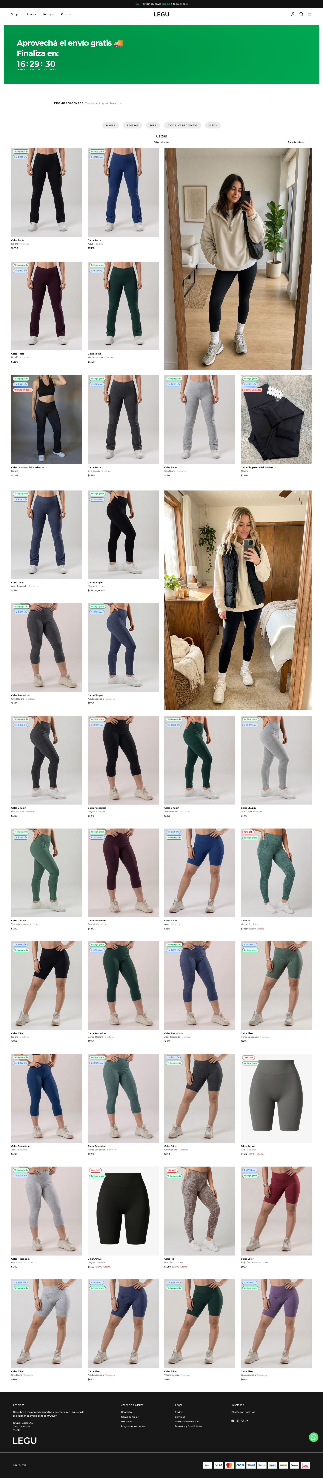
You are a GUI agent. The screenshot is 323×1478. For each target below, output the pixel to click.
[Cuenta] (292, 14)
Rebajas (48, 14)
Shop (14, 14)
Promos (66, 14)
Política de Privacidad (187, 1421)
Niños (213, 125)
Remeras (132, 125)
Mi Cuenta (127, 1421)
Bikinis (110, 125)
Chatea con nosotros (243, 1412)
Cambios (180, 1416)
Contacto (126, 1412)
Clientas (30, 14)
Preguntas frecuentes (133, 1426)
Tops (153, 125)
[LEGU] (161, 14)
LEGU (23, 1465)
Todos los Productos (182, 125)
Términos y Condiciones (188, 1426)
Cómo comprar (130, 1416)
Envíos (178, 1412)
